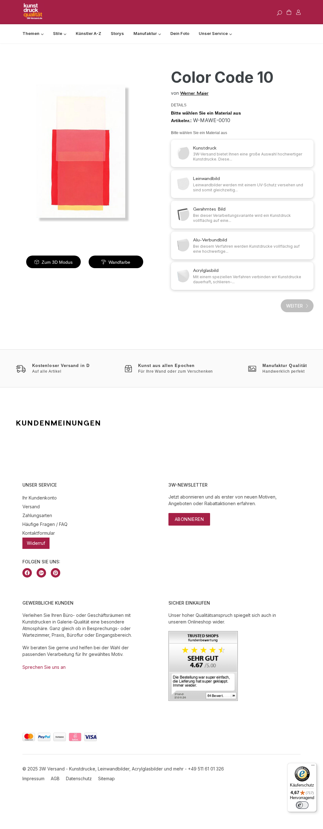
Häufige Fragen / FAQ (45, 524)
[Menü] (313, 766)
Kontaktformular (38, 533)
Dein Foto (179, 33)
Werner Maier (194, 93)
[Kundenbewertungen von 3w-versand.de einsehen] (203, 699)
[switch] (302, 805)
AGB (55, 778)
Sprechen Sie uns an (44, 667)
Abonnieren (189, 519)
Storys (117, 33)
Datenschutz (79, 778)
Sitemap (106, 778)
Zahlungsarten (37, 515)
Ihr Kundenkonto (39, 497)
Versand (31, 506)
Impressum (33, 778)
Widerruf (36, 543)
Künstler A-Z (88, 33)
